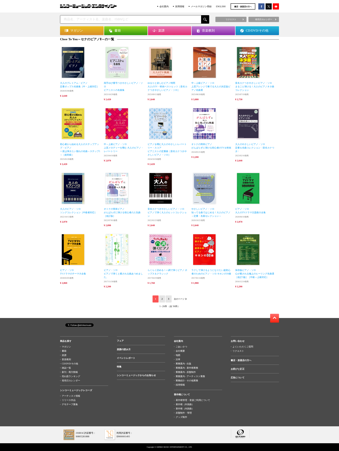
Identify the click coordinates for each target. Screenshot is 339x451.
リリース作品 (69, 400)
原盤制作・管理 (184, 412)
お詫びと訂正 (238, 369)
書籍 (64, 351)
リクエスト (238, 351)
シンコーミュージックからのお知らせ (136, 375)
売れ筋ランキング (71, 376)
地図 (178, 355)
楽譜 (64, 355)
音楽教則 (66, 359)
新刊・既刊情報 (70, 372)
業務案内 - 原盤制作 (186, 372)
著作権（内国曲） (185, 408)
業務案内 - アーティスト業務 (190, 376)
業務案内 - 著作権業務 (187, 368)
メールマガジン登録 (201, 6)
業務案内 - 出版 (183, 363)
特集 (119, 366)
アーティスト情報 (71, 396)
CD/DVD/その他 (70, 363)
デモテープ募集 (70, 404)
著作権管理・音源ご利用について (193, 400)
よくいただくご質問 (243, 346)
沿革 (178, 359)
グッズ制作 (181, 417)
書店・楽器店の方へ (243, 6)
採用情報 (179, 6)
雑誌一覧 (66, 368)
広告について (238, 377)
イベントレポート (126, 358)
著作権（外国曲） (185, 404)
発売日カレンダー (71, 380)
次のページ (179, 299)
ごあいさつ (181, 346)
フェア (120, 340)
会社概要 (180, 351)
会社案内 (164, 6)
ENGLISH (220, 6)
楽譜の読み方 (124, 349)
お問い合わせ (238, 341)
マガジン (66, 346)
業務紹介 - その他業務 (187, 380)
